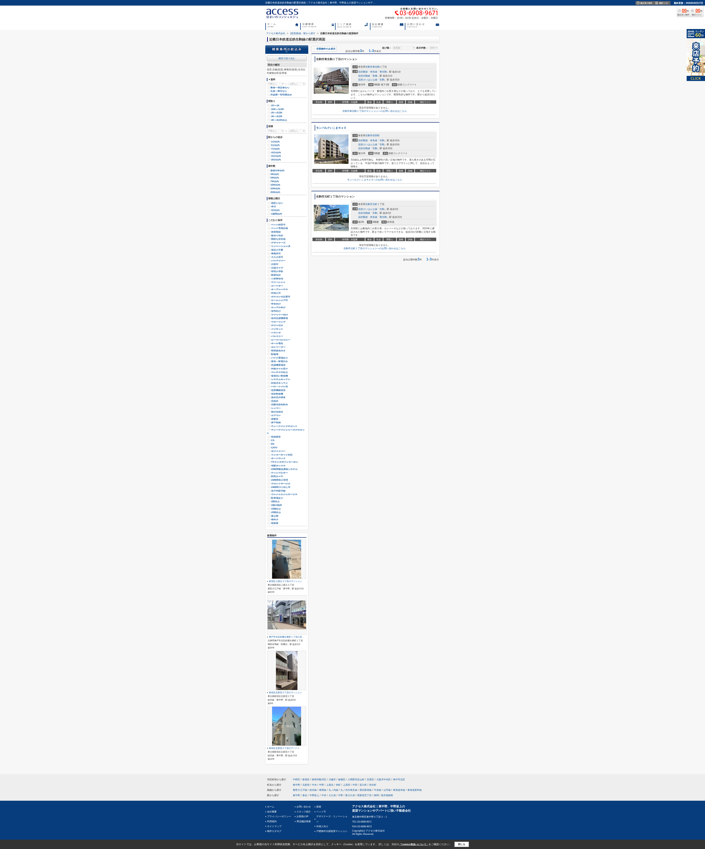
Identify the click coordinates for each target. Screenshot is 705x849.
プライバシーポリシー (279, 816)
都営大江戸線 (300, 790)
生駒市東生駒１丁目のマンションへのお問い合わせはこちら (374, 111)
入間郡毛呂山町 (356, 779)
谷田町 (376, 135)
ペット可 (321, 811)
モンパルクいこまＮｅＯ (331, 127)
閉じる (461, 844)
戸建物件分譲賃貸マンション (331, 831)
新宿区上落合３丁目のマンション (285, 581)
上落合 (329, 784)
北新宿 (306, 784)
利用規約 (272, 821)
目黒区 (370, 779)
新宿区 (306, 779)
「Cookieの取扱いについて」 (414, 844)
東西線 (322, 790)
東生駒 (376, 66)
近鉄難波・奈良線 (367, 71)
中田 (354, 784)
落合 (304, 795)
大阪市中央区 (383, 779)
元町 (375, 204)
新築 (318, 806)
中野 (321, 784)
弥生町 (372, 784)
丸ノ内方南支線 (349, 790)
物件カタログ (274, 831)
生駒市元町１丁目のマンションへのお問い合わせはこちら (375, 248)
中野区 (296, 779)
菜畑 (375, 75)
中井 (323, 795)
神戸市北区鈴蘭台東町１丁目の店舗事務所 (290, 637)
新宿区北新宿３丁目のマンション (285, 692)
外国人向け (322, 826)
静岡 (376, 795)
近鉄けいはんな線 (367, 79)
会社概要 (272, 811)
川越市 (332, 779)
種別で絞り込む (287, 58)
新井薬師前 (387, 795)
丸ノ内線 (333, 790)
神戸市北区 (399, 779)
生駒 (382, 79)
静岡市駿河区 (319, 779)
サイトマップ (274, 826)
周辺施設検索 (304, 821)
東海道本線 (399, 790)
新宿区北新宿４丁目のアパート (284, 748)
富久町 (363, 784)
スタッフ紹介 (304, 811)
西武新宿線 (366, 790)
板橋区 (341, 779)
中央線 (377, 790)
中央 (314, 784)
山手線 (387, 790)
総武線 (313, 790)
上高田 (346, 784)
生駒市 (369, 66)
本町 (338, 784)
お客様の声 (302, 816)
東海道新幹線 (414, 790)
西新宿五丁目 (364, 795)
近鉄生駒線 (364, 75)
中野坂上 (314, 795)
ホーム (270, 806)
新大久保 (350, 795)
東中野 (296, 784)
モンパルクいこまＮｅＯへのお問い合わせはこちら (374, 179)
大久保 (332, 795)
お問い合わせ (304, 806)
